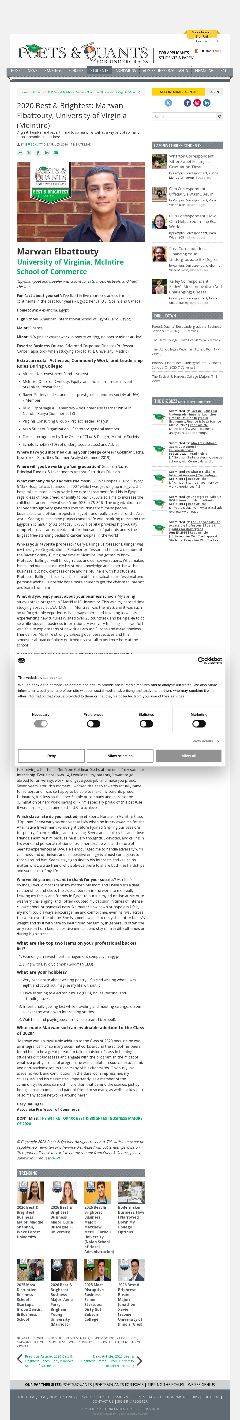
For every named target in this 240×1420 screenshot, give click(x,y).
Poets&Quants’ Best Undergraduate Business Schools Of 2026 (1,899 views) (186, 328)
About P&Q (27, 1397)
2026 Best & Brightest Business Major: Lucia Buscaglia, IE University (62, 1220)
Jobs (11, 78)
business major (77, 1338)
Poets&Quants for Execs (119, 1384)
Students (99, 70)
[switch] (93, 723)
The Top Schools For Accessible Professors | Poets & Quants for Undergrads (194, 525)
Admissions (126, 70)
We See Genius (201, 1384)
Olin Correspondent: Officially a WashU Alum (191, 191)
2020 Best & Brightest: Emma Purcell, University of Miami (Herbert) (107, 1361)
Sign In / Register (132, 1401)
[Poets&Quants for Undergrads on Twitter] (168, 103)
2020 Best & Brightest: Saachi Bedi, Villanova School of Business (49, 1361)
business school (103, 1338)
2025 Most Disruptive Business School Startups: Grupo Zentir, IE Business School (29, 1302)
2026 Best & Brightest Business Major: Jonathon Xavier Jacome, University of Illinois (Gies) (130, 1304)
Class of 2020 (127, 1338)
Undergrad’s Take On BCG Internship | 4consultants (195, 498)
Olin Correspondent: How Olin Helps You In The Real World (193, 221)
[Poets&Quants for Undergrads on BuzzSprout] (178, 103)
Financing (204, 70)
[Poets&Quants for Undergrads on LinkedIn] (206, 103)
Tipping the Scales (165, 1384)
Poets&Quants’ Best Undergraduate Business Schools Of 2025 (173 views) (186, 365)
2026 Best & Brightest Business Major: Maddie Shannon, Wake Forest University (30, 1222)
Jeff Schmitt (34, 144)
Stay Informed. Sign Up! (178, 92)
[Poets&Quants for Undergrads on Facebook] (187, 103)
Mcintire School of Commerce (71, 1342)
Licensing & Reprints (126, 1397)
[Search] (219, 116)
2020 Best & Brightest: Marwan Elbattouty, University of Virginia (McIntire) (94, 92)
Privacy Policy (91, 1397)
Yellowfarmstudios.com (132, 1413)
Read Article (199, 425)
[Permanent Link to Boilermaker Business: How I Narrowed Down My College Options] (131, 1192)
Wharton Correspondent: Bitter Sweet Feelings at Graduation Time (191, 161)
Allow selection (120, 756)
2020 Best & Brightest (49, 1338)
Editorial (211, 1397)
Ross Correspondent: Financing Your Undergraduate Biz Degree (193, 254)
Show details (202, 741)
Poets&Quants (77, 1384)
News (32, 70)
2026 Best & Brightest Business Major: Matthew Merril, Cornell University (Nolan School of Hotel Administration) (99, 1229)
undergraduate (107, 1342)
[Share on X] (29, 153)
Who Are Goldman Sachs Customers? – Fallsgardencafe (193, 446)
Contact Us (103, 1401)
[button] (20, 153)
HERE (55, 1158)
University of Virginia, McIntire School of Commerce (70, 266)
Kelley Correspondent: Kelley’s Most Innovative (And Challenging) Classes (195, 286)
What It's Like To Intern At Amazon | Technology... (193, 473)
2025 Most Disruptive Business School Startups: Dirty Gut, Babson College (94, 1302)
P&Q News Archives (58, 1397)
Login (214, 92)
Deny (51, 756)
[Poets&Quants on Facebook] (197, 103)
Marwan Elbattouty (32, 1342)
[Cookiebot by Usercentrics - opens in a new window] (201, 660)
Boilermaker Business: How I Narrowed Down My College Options (131, 1220)
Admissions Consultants (165, 70)
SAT (224, 70)
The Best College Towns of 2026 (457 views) (186, 340)
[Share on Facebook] (38, 153)
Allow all (189, 756)
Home (16, 70)
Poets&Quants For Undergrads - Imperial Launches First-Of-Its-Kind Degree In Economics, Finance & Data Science (195, 416)
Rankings (53, 70)
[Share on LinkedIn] (47, 153)
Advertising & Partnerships (174, 1397)
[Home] (108, 52)
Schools (76, 70)
